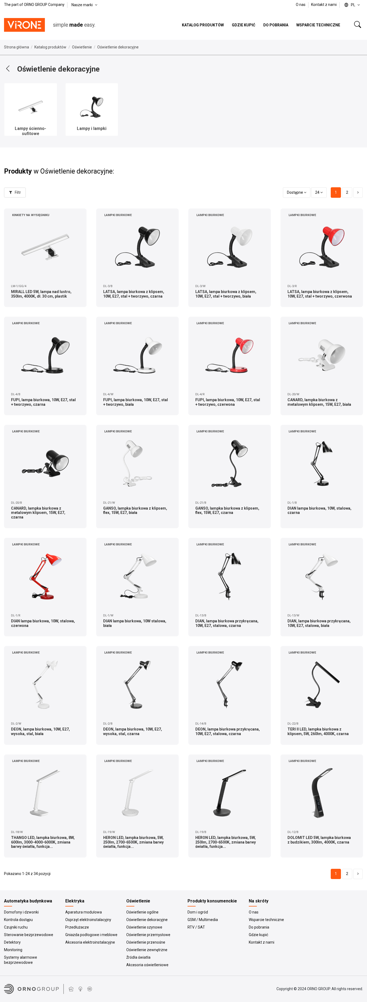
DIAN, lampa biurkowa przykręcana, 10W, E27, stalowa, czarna (226, 623)
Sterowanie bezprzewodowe (28, 935)
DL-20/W (293, 394)
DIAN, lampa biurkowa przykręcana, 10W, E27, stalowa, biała (319, 623)
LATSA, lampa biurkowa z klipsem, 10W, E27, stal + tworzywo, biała (225, 294)
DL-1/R (15, 615)
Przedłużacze (77, 927)
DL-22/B (292, 723)
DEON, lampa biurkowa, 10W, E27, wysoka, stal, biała (40, 731)
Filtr (17, 192)
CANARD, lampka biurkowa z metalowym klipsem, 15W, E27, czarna (38, 513)
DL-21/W (109, 502)
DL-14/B (200, 723)
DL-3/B (108, 286)
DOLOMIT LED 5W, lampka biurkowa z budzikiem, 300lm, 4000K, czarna (319, 839)
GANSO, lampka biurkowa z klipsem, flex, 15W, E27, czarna (227, 510)
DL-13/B (200, 615)
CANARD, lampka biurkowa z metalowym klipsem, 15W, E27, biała (319, 402)
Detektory (12, 942)
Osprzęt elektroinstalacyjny (88, 920)
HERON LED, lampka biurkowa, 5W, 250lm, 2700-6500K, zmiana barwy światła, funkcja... (133, 842)
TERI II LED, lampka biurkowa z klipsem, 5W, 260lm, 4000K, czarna (318, 731)
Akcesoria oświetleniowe (147, 965)
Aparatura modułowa (83, 912)
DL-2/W (16, 723)
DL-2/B (108, 723)
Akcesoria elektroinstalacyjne (90, 942)
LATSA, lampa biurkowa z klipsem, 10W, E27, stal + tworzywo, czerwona (319, 294)
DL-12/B (292, 832)
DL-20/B (16, 502)
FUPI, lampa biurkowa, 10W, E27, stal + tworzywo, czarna (43, 402)
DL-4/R (199, 394)
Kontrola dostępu (18, 920)
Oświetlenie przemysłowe (148, 935)
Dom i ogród (198, 912)
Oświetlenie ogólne (142, 912)
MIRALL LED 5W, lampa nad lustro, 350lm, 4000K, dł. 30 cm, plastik (41, 294)
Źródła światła (138, 957)
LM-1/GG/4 (18, 286)
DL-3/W (200, 286)
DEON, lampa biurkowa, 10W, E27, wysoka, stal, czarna (132, 731)
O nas (301, 4)
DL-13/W (293, 615)
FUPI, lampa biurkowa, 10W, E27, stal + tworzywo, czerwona (227, 402)
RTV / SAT (196, 927)
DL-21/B (200, 502)
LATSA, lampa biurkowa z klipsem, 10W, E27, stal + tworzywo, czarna (133, 294)
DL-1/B (292, 502)
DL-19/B (200, 832)
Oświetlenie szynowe (144, 927)
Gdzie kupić (258, 935)
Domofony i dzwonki (21, 912)
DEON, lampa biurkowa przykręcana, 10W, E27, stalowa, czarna (227, 731)
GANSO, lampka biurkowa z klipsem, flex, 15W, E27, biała (135, 510)
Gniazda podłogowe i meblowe (91, 935)
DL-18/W (17, 832)
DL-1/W (108, 615)
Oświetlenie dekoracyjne (147, 920)
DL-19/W (109, 832)
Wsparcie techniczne (266, 920)
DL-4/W (108, 394)
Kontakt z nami (324, 4)
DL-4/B (15, 394)
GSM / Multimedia (203, 920)
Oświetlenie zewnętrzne (146, 950)
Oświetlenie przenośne (145, 942)
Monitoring (13, 950)
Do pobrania (259, 927)
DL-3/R (292, 286)
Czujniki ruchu (16, 927)
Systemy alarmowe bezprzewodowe (20, 960)
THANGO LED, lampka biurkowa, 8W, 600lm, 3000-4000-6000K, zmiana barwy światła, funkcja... (43, 842)
